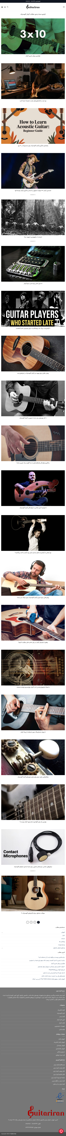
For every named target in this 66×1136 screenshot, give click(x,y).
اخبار (63, 935)
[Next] (27, 922)
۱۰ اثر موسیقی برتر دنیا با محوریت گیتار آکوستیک (33, 418)
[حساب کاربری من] (5, 7)
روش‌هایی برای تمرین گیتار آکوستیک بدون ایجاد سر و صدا (33, 597)
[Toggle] (2, 932)
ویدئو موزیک (61, 945)
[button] (64, 7)
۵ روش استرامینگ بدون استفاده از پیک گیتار (33, 732)
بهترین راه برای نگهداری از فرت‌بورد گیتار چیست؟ (33, 822)
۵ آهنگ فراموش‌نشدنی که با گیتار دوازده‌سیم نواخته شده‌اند (33, 687)
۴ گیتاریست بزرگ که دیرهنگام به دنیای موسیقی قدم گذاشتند (33, 328)
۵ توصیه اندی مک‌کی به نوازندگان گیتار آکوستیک (33, 508)
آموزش (63, 932)
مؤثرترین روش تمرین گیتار (33, 56)
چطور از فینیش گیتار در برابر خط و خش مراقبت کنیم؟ (33, 642)
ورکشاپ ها (62, 942)
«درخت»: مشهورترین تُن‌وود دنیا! (33, 237)
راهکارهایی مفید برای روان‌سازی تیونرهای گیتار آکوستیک (33, 777)
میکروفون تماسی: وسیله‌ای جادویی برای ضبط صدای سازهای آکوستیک (33, 867)
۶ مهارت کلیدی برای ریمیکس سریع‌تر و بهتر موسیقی (51, 967)
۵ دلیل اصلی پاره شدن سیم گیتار (33, 283)
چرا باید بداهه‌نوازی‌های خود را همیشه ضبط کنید (33, 101)
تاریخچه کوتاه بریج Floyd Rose (57, 970)
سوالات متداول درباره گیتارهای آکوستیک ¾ (33, 913)
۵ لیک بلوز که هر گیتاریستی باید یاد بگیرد (54, 973)
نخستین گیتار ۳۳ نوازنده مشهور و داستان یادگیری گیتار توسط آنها (33, 190)
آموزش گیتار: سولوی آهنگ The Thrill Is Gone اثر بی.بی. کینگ (48, 979)
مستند (63, 938)
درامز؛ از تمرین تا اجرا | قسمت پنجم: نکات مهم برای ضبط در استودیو (47, 960)
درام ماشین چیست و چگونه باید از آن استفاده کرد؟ (51, 957)
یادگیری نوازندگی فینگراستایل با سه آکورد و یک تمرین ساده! (33, 463)
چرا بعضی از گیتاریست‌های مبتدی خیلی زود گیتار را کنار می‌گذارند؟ (33, 553)
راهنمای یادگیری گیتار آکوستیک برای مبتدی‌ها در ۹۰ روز (33, 146)
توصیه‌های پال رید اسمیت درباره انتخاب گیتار (53, 976)
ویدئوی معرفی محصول (59, 948)
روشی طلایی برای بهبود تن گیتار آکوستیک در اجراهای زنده (33, 373)
